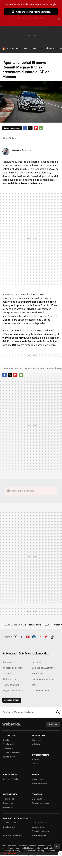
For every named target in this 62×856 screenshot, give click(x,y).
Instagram (33, 636)
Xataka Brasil (9, 827)
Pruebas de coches (12, 667)
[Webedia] (11, 726)
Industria (36, 662)
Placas (25, 48)
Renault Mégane (36, 368)
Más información (9, 853)
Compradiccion (9, 807)
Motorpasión (37, 779)
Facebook (25, 128)
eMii (34, 685)
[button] (22, 150)
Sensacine (36, 759)
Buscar (58, 712)
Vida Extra (36, 744)
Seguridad (8, 673)
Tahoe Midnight (11, 685)
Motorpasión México (40, 835)
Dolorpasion (9, 679)
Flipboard (36, 128)
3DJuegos (36, 740)
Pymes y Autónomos (40, 803)
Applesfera (8, 748)
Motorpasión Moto (39, 783)
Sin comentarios (13, 128)
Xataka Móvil (8, 744)
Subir (51, 724)
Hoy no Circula (12, 48)
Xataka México (9, 823)
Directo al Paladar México (14, 835)
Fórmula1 (8, 662)
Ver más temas (11, 700)
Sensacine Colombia (40, 831)
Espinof (35, 764)
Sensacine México (40, 827)
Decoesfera (8, 803)
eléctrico (36, 48)
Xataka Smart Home (11, 752)
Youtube (27, 636)
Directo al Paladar (10, 779)
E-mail (41, 128)
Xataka (6, 740)
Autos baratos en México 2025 (36, 625)
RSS (40, 636)
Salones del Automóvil (43, 667)
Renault (18, 368)
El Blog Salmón (38, 799)
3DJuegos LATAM (39, 823)
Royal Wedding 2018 (13, 690)
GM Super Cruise (40, 690)
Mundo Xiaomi (9, 757)
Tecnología (37, 673)
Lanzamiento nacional (43, 679)
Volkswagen (50, 48)
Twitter (30, 128)
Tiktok (52, 636)
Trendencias (8, 799)
